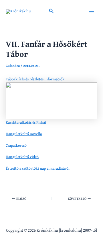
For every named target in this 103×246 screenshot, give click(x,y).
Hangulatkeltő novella (24, 134)
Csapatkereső (16, 145)
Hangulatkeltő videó (22, 157)
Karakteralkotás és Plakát (26, 122)
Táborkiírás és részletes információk (35, 79)
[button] (51, 11)
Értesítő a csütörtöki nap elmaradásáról (38, 168)
